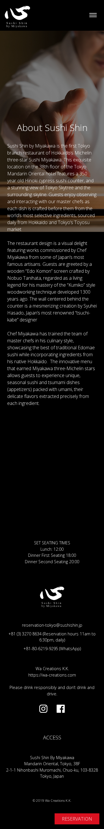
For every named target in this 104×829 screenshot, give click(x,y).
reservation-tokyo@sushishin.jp (52, 625)
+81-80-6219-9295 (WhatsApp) (52, 648)
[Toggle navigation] (93, 15)
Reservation (77, 819)
